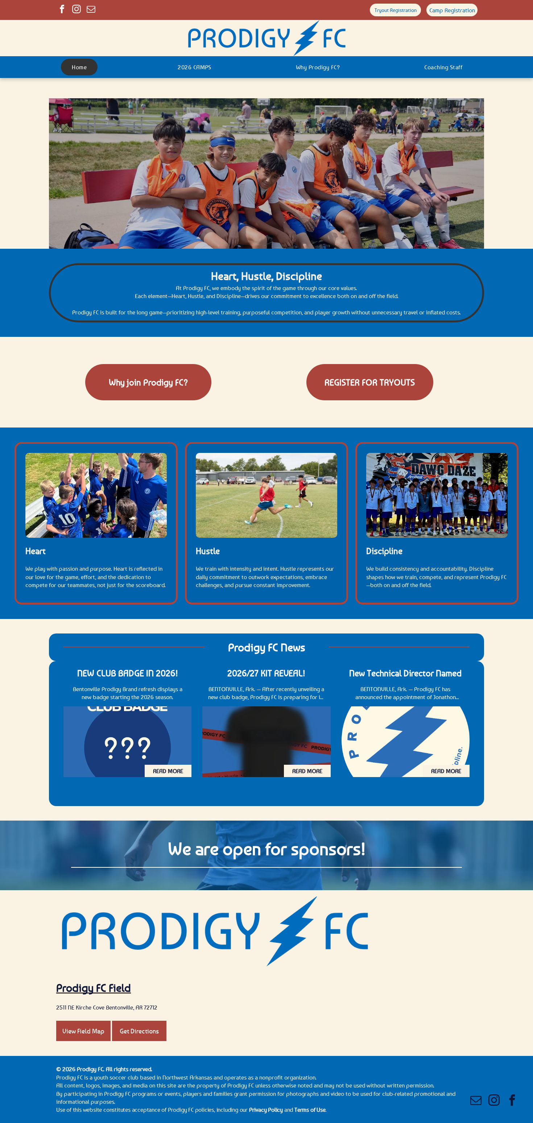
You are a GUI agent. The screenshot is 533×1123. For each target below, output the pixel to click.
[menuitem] (82, 67)
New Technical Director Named (405, 673)
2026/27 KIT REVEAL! (266, 673)
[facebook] (62, 10)
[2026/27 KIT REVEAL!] (266, 741)
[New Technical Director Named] (406, 741)
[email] (91, 10)
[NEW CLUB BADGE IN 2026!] (127, 741)
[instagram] (76, 10)
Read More (168, 771)
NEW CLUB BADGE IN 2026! (127, 673)
